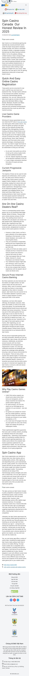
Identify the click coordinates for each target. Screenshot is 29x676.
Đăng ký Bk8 (14, 577)
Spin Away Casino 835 (10, 565)
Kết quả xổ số (10, 9)
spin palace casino (20, 567)
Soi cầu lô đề (21, 9)
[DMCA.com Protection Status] (14, 592)
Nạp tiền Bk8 (14, 579)
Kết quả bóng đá (9, 13)
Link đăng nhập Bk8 (14, 588)
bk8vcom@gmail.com (12, 664)
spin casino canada (9, 567)
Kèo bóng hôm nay (22, 13)
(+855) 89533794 (15, 661)
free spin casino (22, 122)
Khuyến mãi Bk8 (14, 585)
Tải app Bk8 (14, 583)
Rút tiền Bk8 (14, 581)
